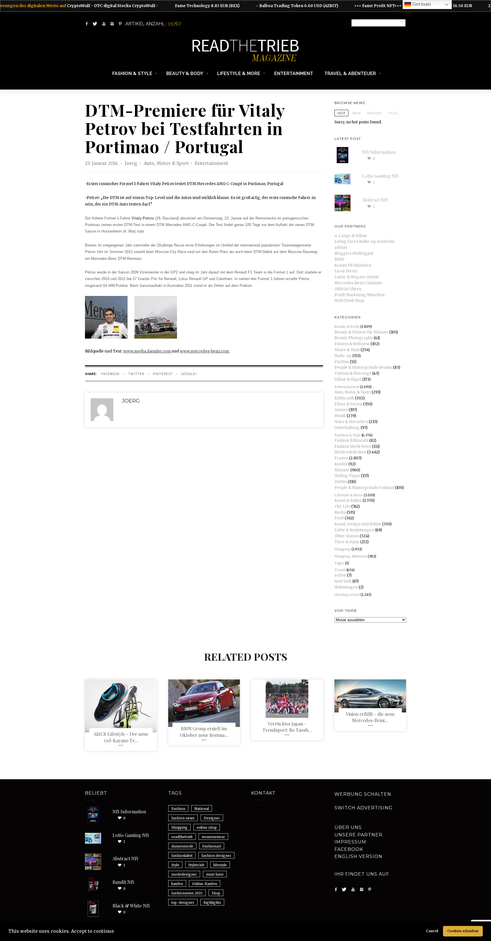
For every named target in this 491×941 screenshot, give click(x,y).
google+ (189, 374)
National (201, 809)
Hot (341, 113)
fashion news (183, 818)
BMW (339, 259)
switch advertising (363, 808)
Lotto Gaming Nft (380, 176)
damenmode (182, 846)
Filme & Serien (348, 404)
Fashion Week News (352, 446)
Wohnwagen (346, 587)
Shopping (342, 549)
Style (175, 865)
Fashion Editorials (351, 440)
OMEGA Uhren (347, 289)
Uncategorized (347, 594)
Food (339, 518)
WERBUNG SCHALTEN (362, 794)
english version (358, 856)
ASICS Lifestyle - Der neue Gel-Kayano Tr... (120, 737)
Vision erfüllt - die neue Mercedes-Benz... (370, 717)
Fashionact (211, 846)
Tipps (339, 563)
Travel (340, 570)
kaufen (177, 884)
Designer (212, 818)
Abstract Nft (375, 200)
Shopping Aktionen (350, 556)
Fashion (178, 809)
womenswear (213, 837)
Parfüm (341, 361)
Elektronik (344, 398)
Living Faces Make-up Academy (364, 241)
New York (342, 581)
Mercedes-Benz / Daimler (358, 283)
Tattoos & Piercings (352, 373)
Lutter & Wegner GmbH (356, 277)
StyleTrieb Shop (349, 300)
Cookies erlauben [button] (462, 931)
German (421, 4)
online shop (207, 827)
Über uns (348, 827)
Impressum (350, 842)
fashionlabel (181, 855)
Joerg (131, 163)
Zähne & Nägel (347, 379)
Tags (393, 113)
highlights (212, 902)
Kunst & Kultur (348, 500)
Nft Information (379, 152)
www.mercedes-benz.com (205, 351)
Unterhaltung (347, 427)
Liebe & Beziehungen (354, 530)
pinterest (163, 374)
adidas (340, 247)
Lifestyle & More (238, 73)
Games (341, 409)
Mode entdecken (350, 452)
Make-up (342, 355)
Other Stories (346, 536)
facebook (110, 374)
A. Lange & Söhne (350, 235)
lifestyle (220, 865)
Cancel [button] (432, 931)
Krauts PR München (352, 265)
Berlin (340, 512)
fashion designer (216, 855)
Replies (374, 113)
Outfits (340, 481)
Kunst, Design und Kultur (357, 524)
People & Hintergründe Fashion (364, 487)
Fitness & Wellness (352, 343)
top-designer (182, 902)
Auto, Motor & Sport (166, 163)
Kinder (341, 464)
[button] (117, 932)
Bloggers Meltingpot (353, 253)
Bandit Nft (123, 882)
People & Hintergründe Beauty (363, 367)
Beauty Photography (353, 337)
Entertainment (293, 73)
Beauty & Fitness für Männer (361, 332)
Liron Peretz (346, 271)
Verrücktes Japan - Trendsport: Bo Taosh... (287, 727)
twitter (136, 374)
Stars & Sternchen (351, 421)
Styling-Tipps (347, 475)
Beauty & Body (184, 73)
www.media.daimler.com (147, 351)
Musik (340, 415)
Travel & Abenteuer (350, 73)
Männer (341, 470)
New (356, 113)
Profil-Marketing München (359, 295)
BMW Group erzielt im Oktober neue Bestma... (204, 732)
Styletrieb (196, 865)
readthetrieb (182, 837)
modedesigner (184, 874)
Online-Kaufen (204, 884)
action (340, 575)
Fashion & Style (132, 73)
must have (215, 874)
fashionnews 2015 (187, 893)
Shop (216, 893)
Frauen (341, 458)
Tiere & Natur (346, 542)
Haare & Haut (347, 349)
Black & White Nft (131, 906)
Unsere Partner (358, 835)
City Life (342, 506)
